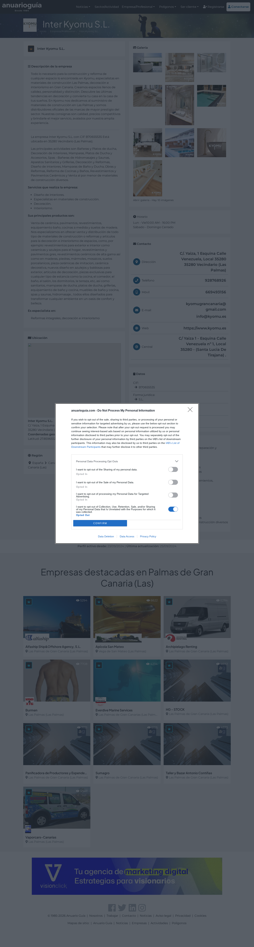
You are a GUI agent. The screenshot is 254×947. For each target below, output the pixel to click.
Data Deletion (106, 536)
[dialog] (127, 473)
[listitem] (127, 461)
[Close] (191, 410)
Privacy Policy (148, 536)
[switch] (173, 469)
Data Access (127, 536)
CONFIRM (100, 523)
